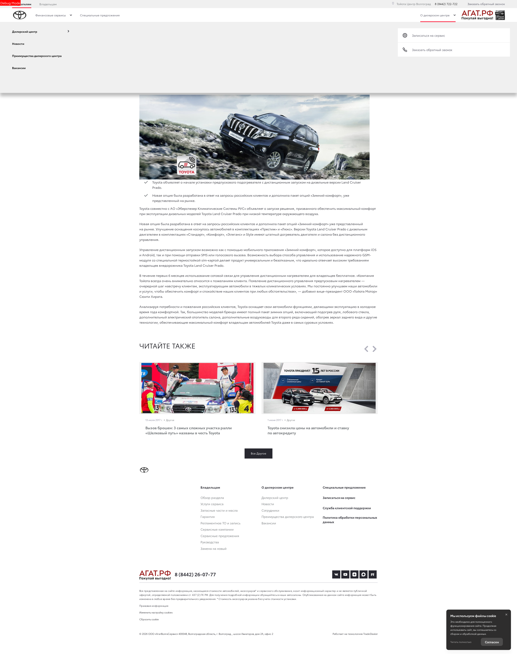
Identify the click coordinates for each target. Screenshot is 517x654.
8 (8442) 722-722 (446, 4)
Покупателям (21, 4)
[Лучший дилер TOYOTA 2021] (500, 15)
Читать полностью (460, 642)
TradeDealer (370, 633)
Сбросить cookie (149, 619)
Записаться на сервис (428, 35)
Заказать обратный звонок (486, 4)
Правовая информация (153, 605)
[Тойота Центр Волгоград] (477, 15)
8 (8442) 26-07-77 (195, 574)
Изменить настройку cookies (156, 612)
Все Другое (258, 453)
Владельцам (48, 4)
